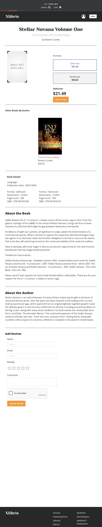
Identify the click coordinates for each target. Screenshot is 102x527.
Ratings (11, 362)
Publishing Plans (60, 516)
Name (10, 339)
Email (10, 350)
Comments (12, 375)
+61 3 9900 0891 (51, 4)
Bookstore (81, 513)
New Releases (83, 516)
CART (56, 7)
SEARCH (44, 7)
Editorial (56, 520)
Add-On (56, 524)
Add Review (13, 333)
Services (56, 513)
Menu (93, 16)
